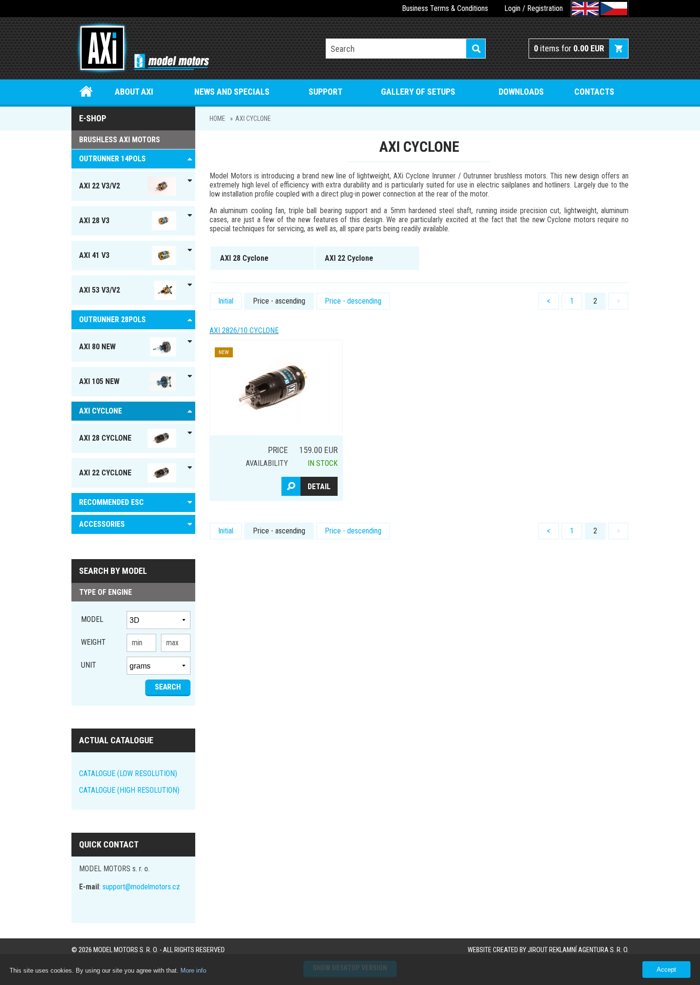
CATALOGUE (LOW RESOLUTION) (128, 773)
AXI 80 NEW (97, 346)
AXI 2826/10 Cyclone (244, 330)
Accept (666, 969)
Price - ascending (279, 300)
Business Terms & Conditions (445, 8)
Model (92, 619)
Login (512, 8)
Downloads (521, 92)
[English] (585, 8)
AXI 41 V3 (94, 255)
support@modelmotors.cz (141, 886)
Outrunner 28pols (112, 319)
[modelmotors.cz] (140, 49)
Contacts (594, 92)
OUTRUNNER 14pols (112, 158)
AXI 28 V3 (94, 220)
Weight (93, 642)
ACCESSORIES (102, 524)
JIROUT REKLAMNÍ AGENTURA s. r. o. (578, 950)
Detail (319, 486)
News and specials (232, 92)
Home (86, 92)
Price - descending (353, 300)
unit (88, 665)
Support (325, 92)
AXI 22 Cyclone (105, 472)
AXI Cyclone (253, 118)
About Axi (134, 92)
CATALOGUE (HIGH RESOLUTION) (129, 790)
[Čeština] (614, 8)
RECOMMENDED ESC (111, 502)
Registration (545, 8)
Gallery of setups (418, 92)
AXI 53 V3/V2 (99, 290)
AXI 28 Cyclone (105, 438)
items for (569, 48)
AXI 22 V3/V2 (99, 185)
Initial (225, 300)
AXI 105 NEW (99, 381)
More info (193, 970)
